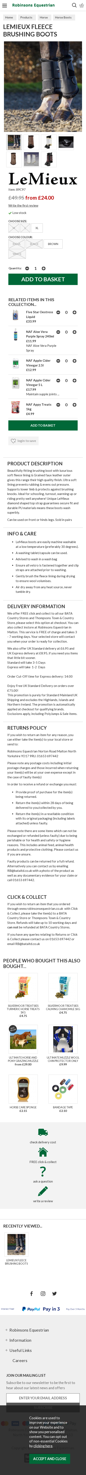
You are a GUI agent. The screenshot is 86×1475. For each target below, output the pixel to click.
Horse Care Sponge (23, 1107)
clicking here (42, 1446)
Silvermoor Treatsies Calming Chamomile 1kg (63, 1007)
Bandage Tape (63, 1107)
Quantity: (15, 268)
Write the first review (23, 205)
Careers (20, 1360)
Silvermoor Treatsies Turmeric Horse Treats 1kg (23, 1009)
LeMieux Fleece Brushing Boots (16, 1262)
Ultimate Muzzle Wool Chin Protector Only (63, 1059)
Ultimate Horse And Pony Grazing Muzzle (23, 1059)
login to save (26, 441)
